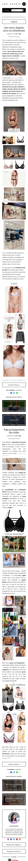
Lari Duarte (14, 826)
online (22, 382)
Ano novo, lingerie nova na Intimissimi (14, 29)
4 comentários (10, 769)
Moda (19, 34)
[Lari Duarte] (14, 4)
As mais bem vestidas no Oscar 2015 (14, 799)
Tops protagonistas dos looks (14, 431)
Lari (16, 34)
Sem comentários (10, 390)
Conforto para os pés (14, 406)
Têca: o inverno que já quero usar (14, 785)
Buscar (22, 10)
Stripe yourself (14, 420)
